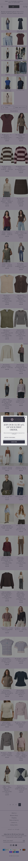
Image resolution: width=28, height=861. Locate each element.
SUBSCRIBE (14, 442)
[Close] (25, 417)
